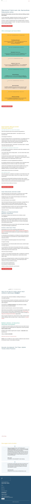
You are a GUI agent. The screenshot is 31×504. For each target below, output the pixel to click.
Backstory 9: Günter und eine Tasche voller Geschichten (14, 428)
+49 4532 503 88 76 (6, 496)
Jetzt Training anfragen (6, 268)
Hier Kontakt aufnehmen (7, 25)
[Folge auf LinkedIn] (3, 498)
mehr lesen (4, 360)
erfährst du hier (25, 311)
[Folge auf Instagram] (2, 498)
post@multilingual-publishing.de (8, 497)
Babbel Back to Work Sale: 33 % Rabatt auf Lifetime (9, 336)
